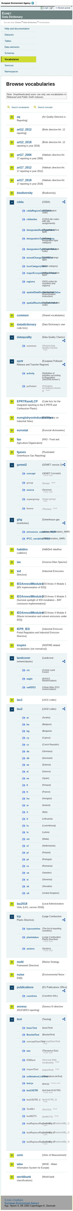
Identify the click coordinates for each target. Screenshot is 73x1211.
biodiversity (25, 192)
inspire (21, 645)
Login (46, 8)
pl (28, 852)
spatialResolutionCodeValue (34, 303)
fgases (21, 452)
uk (28, 893)
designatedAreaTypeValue (34, 230)
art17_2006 (24, 154)
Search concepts (45, 107)
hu (28, 798)
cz (28, 744)
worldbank (24, 1176)
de (28, 751)
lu (28, 825)
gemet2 (22, 464)
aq (18, 116)
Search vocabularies (20, 107)
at (28, 717)
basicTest (32, 1028)
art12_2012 (24, 129)
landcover (23, 657)
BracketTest (33, 1034)
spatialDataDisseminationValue (34, 292)
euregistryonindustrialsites (29, 417)
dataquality (24, 337)
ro (28, 866)
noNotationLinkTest (34, 1076)
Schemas (9, 53)
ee (28, 764)
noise (20, 974)
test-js (30, 1083)
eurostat (22, 430)
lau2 (20, 708)
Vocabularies (12, 59)
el (28, 771)
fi (27, 785)
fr (27, 792)
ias (19, 562)
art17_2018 (24, 180)
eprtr (20, 361)
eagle (29, 678)
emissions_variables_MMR (34, 532)
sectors (31, 948)
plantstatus (33, 937)
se (28, 872)
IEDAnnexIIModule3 (29, 596)
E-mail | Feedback (14, 1200)
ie (28, 805)
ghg (19, 519)
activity (30, 373)
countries (32, 996)
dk (28, 758)
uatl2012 (31, 687)
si (28, 879)
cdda (20, 201)
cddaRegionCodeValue (34, 210)
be (28, 724)
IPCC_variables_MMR (34, 538)
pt (28, 859)
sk (28, 886)
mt (28, 839)
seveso (22, 1006)
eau (28, 1050)
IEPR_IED (23, 628)
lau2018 (22, 903)
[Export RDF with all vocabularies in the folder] (63, 202)
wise (20, 1164)
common (23, 315)
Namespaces (11, 71)
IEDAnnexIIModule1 (29, 583)
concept (31, 473)
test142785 (32, 1090)
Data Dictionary (30, 22)
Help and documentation (17, 28)
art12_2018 (24, 142)
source (30, 490)
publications (25, 987)
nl (28, 846)
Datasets (9, 34)
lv (28, 832)
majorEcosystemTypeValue (34, 273)
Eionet (18, 22)
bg (28, 731)
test (19, 1019)
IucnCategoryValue (34, 266)
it (27, 812)
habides (22, 549)
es (28, 778)
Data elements (12, 47)
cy (28, 738)
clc (28, 670)
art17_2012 (24, 167)
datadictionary (26, 324)
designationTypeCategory (34, 238)
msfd (20, 961)
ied (19, 571)
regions (31, 281)
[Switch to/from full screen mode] (52, 8)
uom (20, 1155)
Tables (8, 41)
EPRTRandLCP (27, 401)
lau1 (20, 699)
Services (9, 65)
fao (19, 439)
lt (27, 819)
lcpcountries (33, 928)
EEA (19, 3)
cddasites (32, 219)
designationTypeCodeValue (34, 249)
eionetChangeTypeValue (34, 257)
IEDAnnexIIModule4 (29, 612)
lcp (19, 916)
